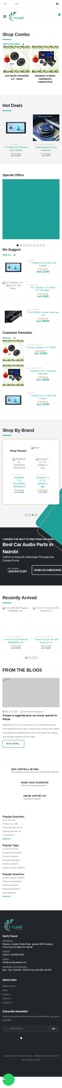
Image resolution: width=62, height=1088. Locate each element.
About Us (6, 998)
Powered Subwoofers (12, 853)
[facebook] (41, 3)
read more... (13, 744)
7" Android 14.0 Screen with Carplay (16, 148)
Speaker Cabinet (10, 864)
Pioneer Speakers (10, 856)
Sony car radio (9, 820)
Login (5, 990)
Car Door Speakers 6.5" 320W (41, 347)
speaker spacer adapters (13, 868)
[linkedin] (57, 3)
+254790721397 (17, 571)
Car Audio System (34, 345)
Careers (6, 994)
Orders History (9, 986)
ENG (17, 4)
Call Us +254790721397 (13, 955)
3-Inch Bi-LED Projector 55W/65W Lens (16, 641)
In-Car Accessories (44, 144)
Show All (6, 839)
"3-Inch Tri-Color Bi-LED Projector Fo (46, 641)
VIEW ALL (6, 255)
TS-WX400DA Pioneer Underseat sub (43, 313)
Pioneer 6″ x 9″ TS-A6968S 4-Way (43, 482)
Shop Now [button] (30, 237)
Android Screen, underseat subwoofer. (43, 372)
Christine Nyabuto (34, 712)
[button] (48, 17)
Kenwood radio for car (12, 827)
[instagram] (50, 3)
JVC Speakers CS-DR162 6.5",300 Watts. (42, 289)
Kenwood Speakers (11, 860)
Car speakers (8, 835)
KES (5, 4)
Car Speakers (32, 285)
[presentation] (5, 136)
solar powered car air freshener (46, 148)
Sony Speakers (9, 893)
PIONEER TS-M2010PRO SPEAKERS (19, 482)
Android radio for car (11, 831)
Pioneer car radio (10, 824)
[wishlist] (27, 144)
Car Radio (14, 144)
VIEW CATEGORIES (11, 44)
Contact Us (7, 1003)
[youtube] (21, 1038)
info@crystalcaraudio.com (14, 962)
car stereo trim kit (10, 849)
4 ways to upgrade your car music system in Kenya (29, 717)
